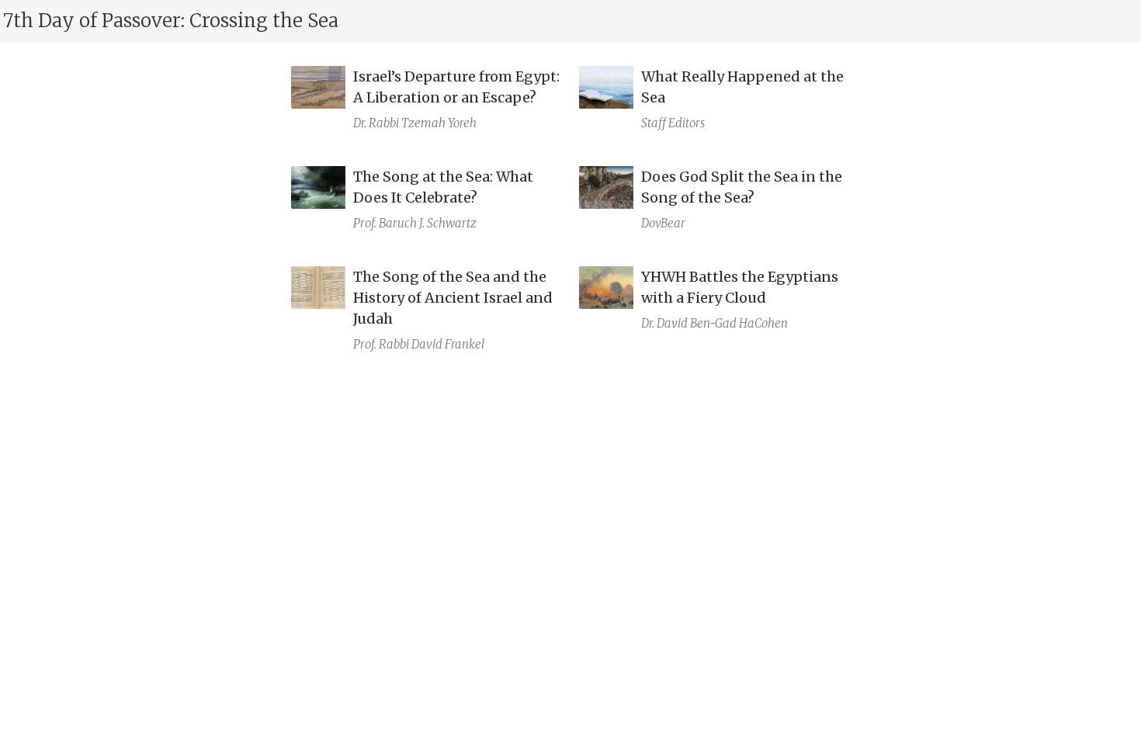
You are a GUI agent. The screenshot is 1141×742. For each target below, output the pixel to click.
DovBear (663, 223)
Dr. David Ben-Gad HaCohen (714, 323)
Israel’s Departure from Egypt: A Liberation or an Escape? (456, 87)
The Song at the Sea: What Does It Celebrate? (443, 187)
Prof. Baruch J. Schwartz (415, 223)
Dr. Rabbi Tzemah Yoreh (415, 123)
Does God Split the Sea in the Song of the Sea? (741, 187)
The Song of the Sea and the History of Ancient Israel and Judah (453, 298)
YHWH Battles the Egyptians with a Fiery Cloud (739, 287)
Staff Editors (673, 123)
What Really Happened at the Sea (742, 87)
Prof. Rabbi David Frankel (418, 344)
